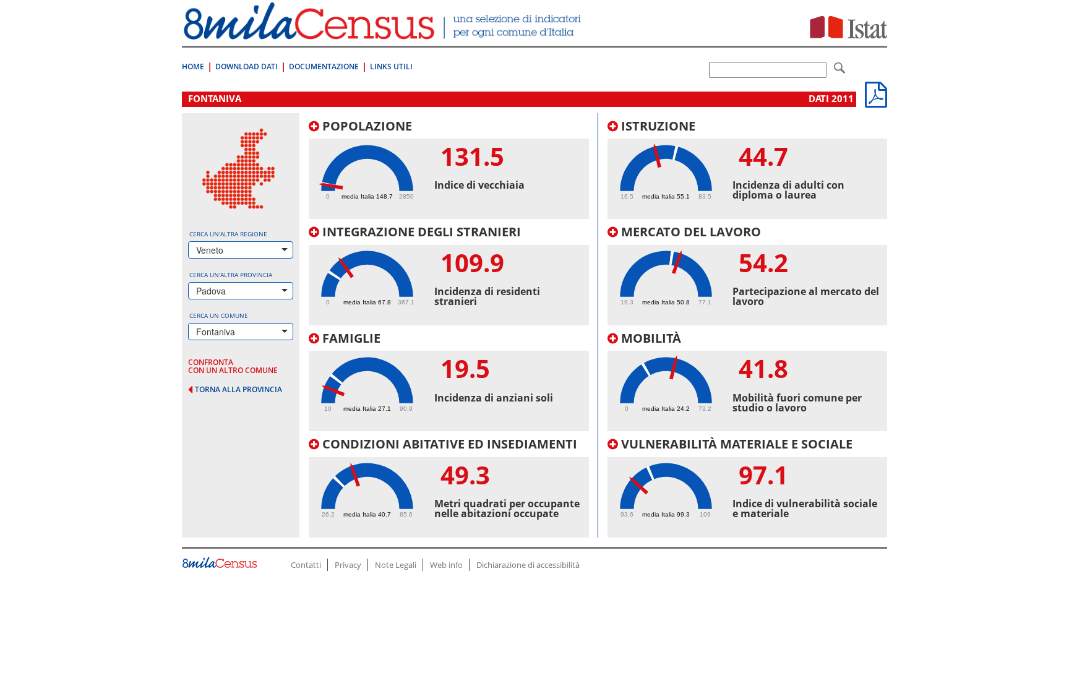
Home (193, 66)
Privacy (348, 564)
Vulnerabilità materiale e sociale (735, 444)
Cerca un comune (218, 315)
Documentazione (324, 66)
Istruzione (656, 126)
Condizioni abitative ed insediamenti (448, 444)
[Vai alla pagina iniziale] (384, 33)
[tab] (449, 169)
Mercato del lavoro (689, 231)
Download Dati (246, 66)
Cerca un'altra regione (228, 234)
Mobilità (649, 338)
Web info (446, 564)
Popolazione (365, 126)
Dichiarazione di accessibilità (528, 564)
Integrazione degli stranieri (420, 231)
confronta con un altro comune (233, 366)
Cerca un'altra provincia (230, 274)
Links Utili (391, 66)
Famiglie (349, 338)
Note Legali (395, 564)
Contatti (306, 564)
